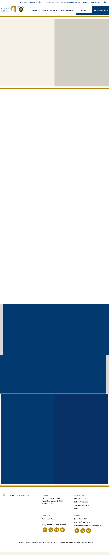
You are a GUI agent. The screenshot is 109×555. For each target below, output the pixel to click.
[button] (105, 2)
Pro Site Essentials (85, 542)
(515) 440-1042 (84, 522)
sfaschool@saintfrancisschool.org (88, 525)
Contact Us (47, 503)
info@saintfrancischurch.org (54, 525)
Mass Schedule (80, 498)
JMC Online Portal (81, 505)
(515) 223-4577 (48, 519)
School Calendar (81, 502)
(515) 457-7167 (80, 519)
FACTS (77, 508)
